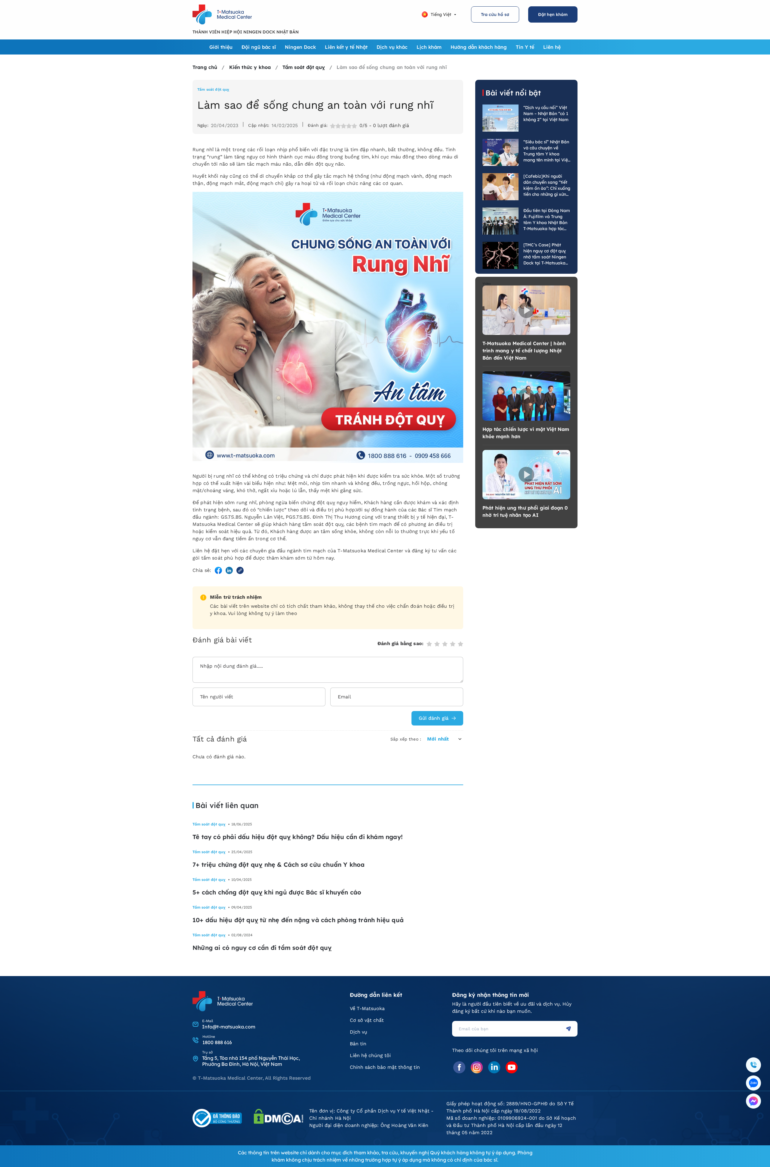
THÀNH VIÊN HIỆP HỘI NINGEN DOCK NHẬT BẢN (245, 32)
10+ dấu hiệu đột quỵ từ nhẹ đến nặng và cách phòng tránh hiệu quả (298, 920)
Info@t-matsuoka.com (228, 1027)
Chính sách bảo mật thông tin (385, 1067)
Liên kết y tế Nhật (346, 47)
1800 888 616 (217, 1042)
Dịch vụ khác (392, 47)
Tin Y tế (525, 47)
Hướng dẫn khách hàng (479, 47)
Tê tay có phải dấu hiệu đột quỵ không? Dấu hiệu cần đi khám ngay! (297, 837)
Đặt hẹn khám (553, 14)
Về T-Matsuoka (367, 1008)
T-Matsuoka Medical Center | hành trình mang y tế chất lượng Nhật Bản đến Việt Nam (524, 350)
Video (486, 284)
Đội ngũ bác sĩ (259, 47)
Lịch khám (429, 47)
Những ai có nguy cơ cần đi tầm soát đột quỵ (262, 947)
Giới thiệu (221, 47)
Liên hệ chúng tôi (370, 1055)
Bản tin (358, 1044)
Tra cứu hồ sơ (495, 14)
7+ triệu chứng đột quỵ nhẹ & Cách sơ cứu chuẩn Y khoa (278, 864)
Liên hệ (552, 47)
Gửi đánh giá (433, 718)
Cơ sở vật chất (367, 1020)
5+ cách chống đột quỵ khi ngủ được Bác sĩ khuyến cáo (276, 892)
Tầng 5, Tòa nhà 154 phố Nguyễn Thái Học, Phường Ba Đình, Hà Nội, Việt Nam (251, 1061)
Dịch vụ (358, 1032)
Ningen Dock (300, 47)
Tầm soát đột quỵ (213, 89)
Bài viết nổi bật (513, 92)
